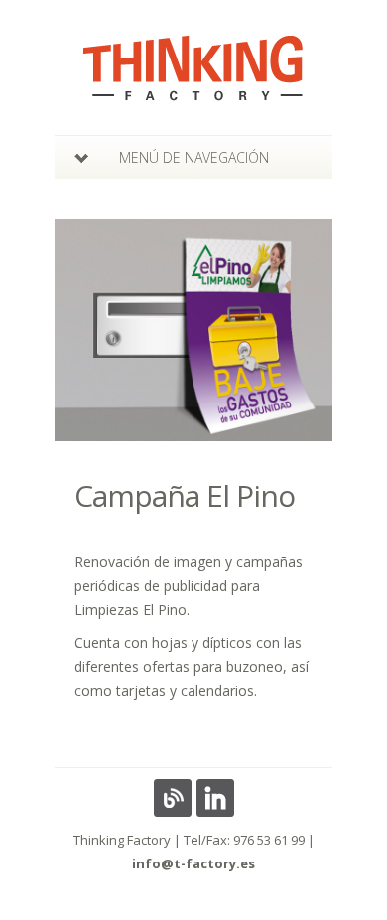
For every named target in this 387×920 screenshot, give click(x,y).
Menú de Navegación (194, 157)
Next (304, 330)
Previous (83, 330)
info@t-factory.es (193, 863)
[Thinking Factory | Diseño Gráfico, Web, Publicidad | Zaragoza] (193, 88)
